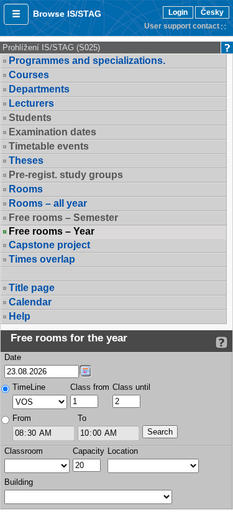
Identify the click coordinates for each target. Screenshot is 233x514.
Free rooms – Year (51, 231)
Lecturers (31, 103)
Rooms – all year (48, 203)
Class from (89, 387)
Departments (39, 89)
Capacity (88, 451)
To (82, 418)
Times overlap (42, 259)
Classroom (23, 451)
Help (19, 316)
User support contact (181, 26)
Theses (26, 160)
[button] (16, 14)
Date (12, 357)
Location (122, 451)
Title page (32, 287)
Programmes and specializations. (87, 60)
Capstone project (49, 245)
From (21, 418)
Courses (29, 75)
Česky (212, 12)
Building (18, 482)
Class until (131, 387)
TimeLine (28, 387)
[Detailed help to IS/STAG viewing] (221, 342)
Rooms (26, 189)
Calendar (30, 302)
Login (178, 12)
